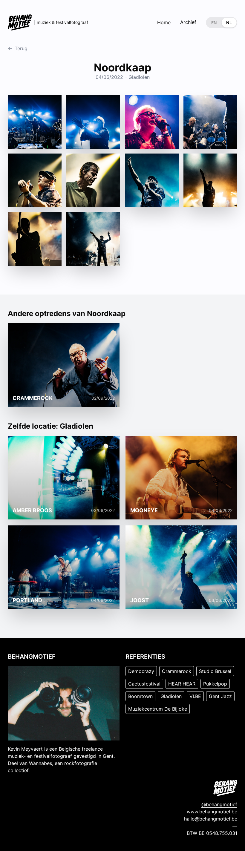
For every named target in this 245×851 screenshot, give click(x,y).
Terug (17, 48)
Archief (188, 22)
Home (164, 22)
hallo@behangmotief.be (210, 819)
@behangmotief (219, 804)
